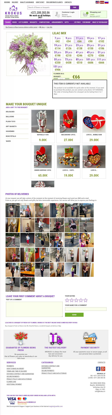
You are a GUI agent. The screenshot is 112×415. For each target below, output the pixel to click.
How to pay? (40, 2)
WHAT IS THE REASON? (100, 22)
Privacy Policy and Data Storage (19, 379)
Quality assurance (27, 2)
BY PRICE (77, 22)
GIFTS (67, 22)
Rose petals (11, 136)
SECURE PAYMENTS (13, 376)
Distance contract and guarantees (20, 374)
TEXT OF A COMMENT (14, 300)
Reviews (7, 2)
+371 (40, 12)
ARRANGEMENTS (57, 22)
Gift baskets (11, 126)
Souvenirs (10, 131)
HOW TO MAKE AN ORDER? (15, 369)
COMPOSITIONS (44, 22)
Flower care (11, 382)
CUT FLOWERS (23, 22)
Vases (8, 141)
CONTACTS (101, 362)
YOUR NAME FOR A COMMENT (76, 305)
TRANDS (7, 22)
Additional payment (14, 384)
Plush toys (10, 121)
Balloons (10, 117)
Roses (14, 22)
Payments (10, 366)
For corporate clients (54, 2)
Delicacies (10, 112)
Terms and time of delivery (17, 371)
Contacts (68, 2)
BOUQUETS (33, 22)
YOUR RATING (70, 296)
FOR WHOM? (86, 22)
